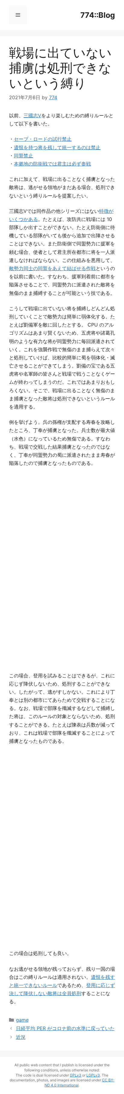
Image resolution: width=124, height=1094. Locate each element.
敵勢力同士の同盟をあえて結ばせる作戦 (52, 268)
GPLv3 (75, 1075)
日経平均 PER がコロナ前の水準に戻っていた (65, 1028)
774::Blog (97, 15)
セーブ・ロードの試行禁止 (43, 139)
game (22, 1020)
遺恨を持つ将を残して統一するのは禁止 (57, 147)
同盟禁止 (23, 156)
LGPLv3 (93, 1075)
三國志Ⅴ (32, 115)
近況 (21, 1037)
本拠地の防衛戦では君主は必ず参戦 (52, 164)
